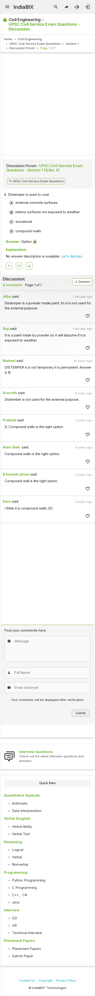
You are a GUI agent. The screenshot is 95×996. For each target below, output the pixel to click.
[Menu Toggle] (7, 7)
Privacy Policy (66, 980)
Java (15, 902)
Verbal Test (21, 834)
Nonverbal (20, 864)
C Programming (24, 888)
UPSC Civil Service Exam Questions (34, 43)
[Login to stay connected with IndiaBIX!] (87, 7)
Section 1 (72, 43)
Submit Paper (22, 956)
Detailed (84, 281)
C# (24, 895)
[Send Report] (29, 266)
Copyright (46, 980)
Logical (17, 850)
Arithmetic (20, 803)
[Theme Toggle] (77, 7)
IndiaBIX (23, 7)
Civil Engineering (30, 39)
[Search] (55, 7)
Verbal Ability (22, 827)
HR (14, 925)
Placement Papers (26, 949)
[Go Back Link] (9, 266)
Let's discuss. (72, 256)
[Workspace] (19, 266)
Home (8, 39)
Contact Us (27, 980)
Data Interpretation (27, 811)
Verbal (17, 857)
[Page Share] (66, 7)
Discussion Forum (22, 48)
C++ (15, 895)
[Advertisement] (47, 104)
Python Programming (28, 880)
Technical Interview (27, 933)
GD (14, 918)
